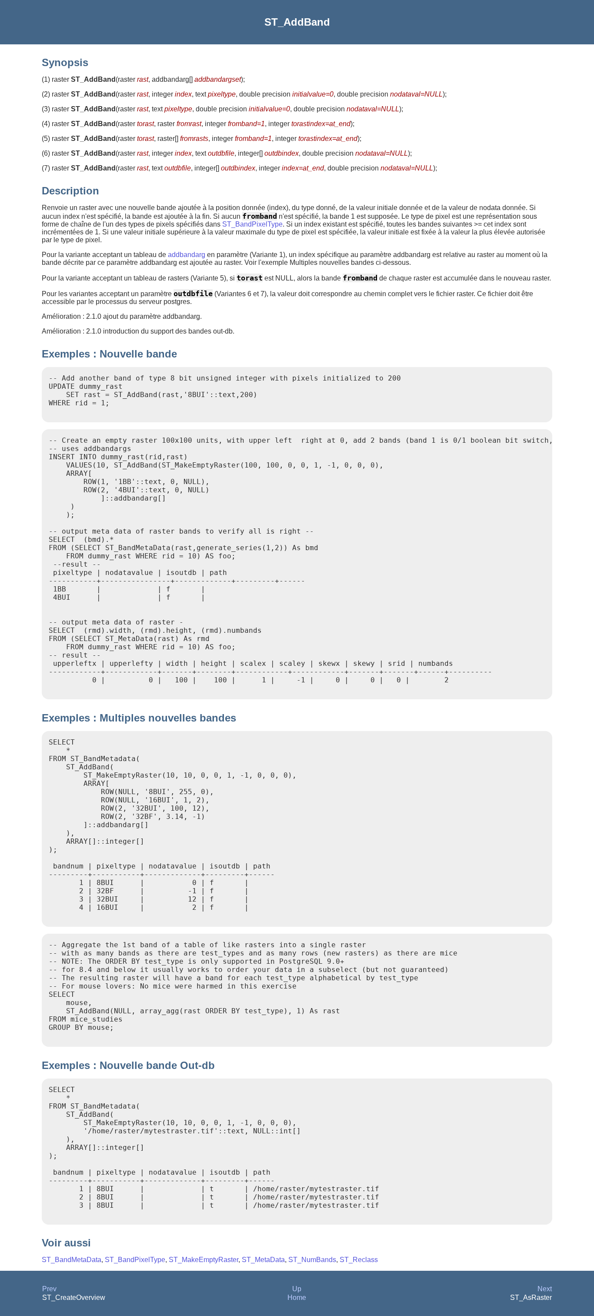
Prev (49, 1289)
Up (296, 1289)
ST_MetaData (263, 1259)
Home (296, 1297)
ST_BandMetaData (71, 1259)
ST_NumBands (312, 1259)
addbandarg (186, 254)
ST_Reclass (359, 1259)
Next (544, 1289)
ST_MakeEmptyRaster (203, 1259)
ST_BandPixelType (252, 224)
